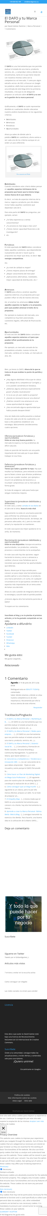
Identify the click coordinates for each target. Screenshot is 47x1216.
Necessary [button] (4, 1166)
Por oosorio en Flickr (23, 174)
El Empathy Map (13, 799)
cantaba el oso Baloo (30, 506)
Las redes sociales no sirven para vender (21, 991)
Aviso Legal (17, 1101)
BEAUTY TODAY (32, 689)
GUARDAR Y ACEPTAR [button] (8, 1212)
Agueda (14, 682)
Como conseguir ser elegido (16, 982)
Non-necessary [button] (6, 1189)
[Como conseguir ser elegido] (7, 979)
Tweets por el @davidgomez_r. (17, 957)
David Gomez (29, 1034)
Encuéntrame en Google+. (30, 1069)
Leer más (40, 1121)
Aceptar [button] (33, 1121)
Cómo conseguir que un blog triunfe (21, 787)
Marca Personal (34, 26)
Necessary (7, 1169)
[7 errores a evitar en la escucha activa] (7, 970)
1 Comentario (10, 29)
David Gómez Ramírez (17, 26)
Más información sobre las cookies (22, 1098)
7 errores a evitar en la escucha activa (20, 972)
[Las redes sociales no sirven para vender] (7, 988)
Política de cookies (22, 1095)
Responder (38, 707)
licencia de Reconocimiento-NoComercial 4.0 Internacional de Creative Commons (22, 1040)
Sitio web (28, 1101)
